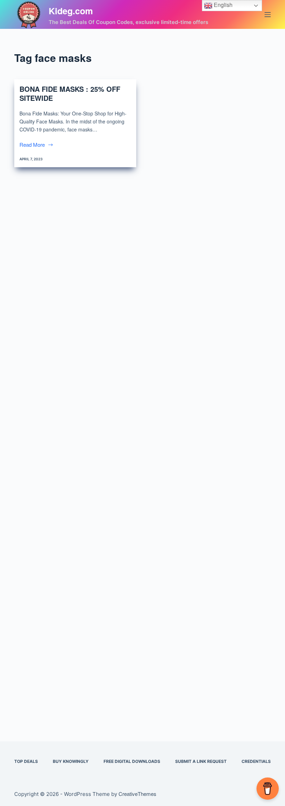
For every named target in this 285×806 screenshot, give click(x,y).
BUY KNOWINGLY (71, 761)
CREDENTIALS (256, 761)
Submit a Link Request (201, 761)
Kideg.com (71, 11)
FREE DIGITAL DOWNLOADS (132, 761)
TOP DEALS (26, 761)
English (222, 5)
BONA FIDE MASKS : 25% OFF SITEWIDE (69, 93)
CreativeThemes (137, 793)
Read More (32, 145)
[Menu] (267, 14)
